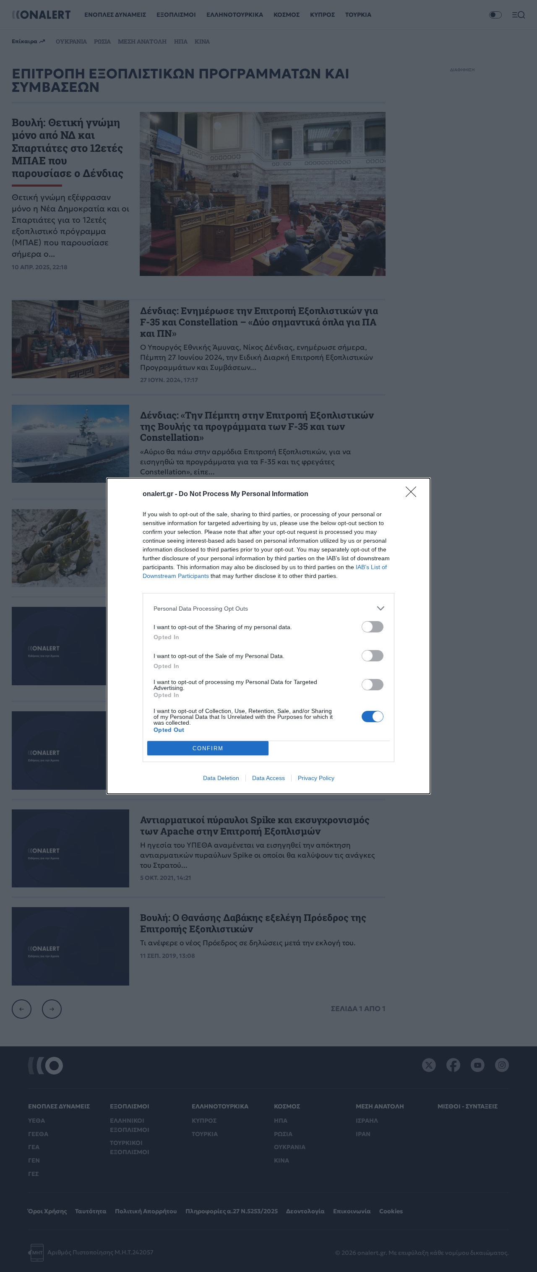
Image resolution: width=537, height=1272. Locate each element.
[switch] (372, 626)
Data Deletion (221, 778)
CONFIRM (208, 748)
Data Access (268, 778)
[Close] (414, 494)
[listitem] (268, 608)
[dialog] (268, 636)
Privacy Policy (316, 778)
